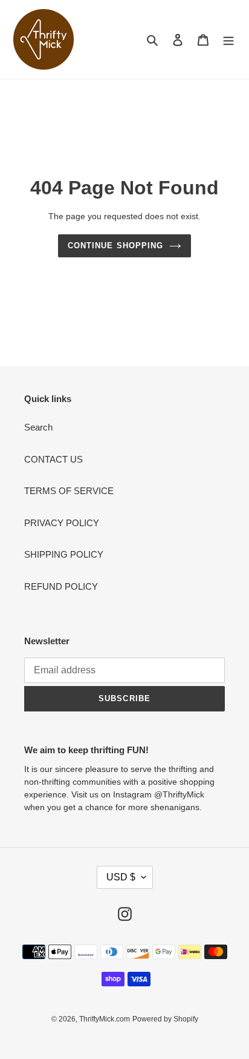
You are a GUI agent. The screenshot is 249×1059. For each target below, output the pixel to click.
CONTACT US (53, 459)
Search (38, 427)
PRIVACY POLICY (61, 523)
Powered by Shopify (165, 1019)
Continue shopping (115, 245)
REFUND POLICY (61, 586)
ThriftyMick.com (104, 1019)
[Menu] (228, 40)
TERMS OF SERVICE (69, 491)
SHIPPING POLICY (63, 554)
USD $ (120, 877)
